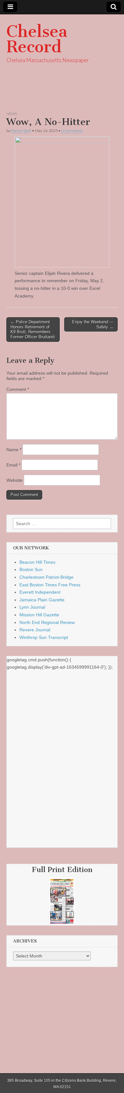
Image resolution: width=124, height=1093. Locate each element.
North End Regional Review (47, 622)
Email (13, 464)
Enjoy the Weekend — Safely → (93, 324)
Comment (17, 389)
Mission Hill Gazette (39, 614)
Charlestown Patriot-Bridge (46, 577)
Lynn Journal (32, 607)
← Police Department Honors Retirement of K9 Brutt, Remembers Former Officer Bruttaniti (32, 329)
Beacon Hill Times (37, 562)
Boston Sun (31, 569)
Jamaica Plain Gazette (42, 599)
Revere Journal (34, 629)
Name (13, 449)
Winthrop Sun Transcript (43, 637)
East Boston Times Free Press (49, 584)
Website (14, 480)
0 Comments (72, 130)
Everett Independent (39, 592)
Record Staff (21, 130)
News (11, 114)
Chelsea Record (36, 39)
